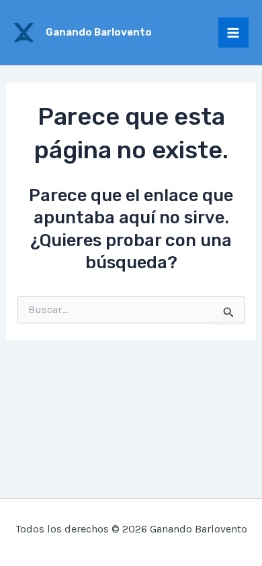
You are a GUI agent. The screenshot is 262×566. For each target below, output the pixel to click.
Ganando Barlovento (99, 32)
